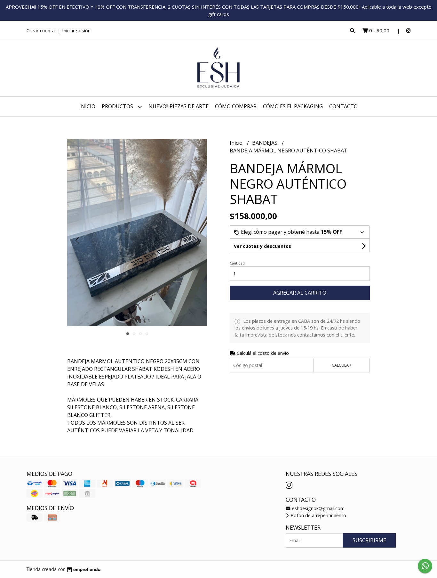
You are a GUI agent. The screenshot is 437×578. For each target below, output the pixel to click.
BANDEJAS (265, 142)
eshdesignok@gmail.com (318, 508)
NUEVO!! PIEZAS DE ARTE (178, 106)
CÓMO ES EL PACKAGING (293, 106)
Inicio (87, 106)
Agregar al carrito (299, 292)
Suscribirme (369, 540)
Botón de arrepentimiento (317, 515)
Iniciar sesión (76, 30)
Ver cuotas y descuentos (262, 246)
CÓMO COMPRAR (236, 106)
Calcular (341, 365)
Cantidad (237, 263)
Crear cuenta (41, 30)
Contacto (343, 106)
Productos (118, 106)
